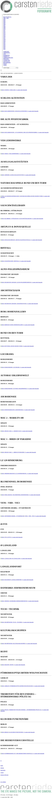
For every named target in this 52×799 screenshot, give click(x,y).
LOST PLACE (6, 61)
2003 (4, 20)
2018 (4, 39)
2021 (4, 42)
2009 (4, 28)
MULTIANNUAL (7, 17)
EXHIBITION (6, 55)
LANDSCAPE (6, 60)
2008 (4, 26)
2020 (4, 41)
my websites (3, 782)
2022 (4, 44)
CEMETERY (6, 51)
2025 (4, 47)
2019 (4, 40)
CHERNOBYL (6, 52)
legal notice (3, 770)
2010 (4, 29)
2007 (4, 25)
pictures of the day (4, 775)
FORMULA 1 (6, 56)
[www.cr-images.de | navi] (1, 70)
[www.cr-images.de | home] (26, 12)
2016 (4, 36)
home (2, 765)
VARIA (5, 65)
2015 (4, 35)
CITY (4, 54)
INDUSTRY (6, 59)
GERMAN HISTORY (8, 57)
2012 (4, 31)
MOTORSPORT (7, 62)
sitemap (2, 768)
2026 (4, 49)
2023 (4, 45)
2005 (4, 23)
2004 (4, 21)
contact (2, 772)
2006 (4, 24)
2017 (4, 38)
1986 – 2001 (6, 18)
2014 (4, 34)
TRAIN (5, 63)
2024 (4, 46)
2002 (4, 19)
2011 (4, 30)
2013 (4, 33)
